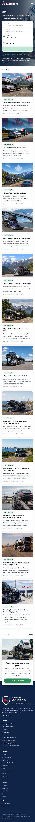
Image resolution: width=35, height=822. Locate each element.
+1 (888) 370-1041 (19, 58)
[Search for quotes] (17, 49)
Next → (31, 634)
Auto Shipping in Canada (8, 724)
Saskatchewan (6, 776)
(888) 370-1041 (6, 715)
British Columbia (6, 757)
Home (3, 69)
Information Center (7, 806)
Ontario (4, 768)
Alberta (4, 754)
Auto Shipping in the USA (8, 726)
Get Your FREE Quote (17, 680)
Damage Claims (6, 803)
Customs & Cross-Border (9, 737)
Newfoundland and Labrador (9, 763)
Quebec (4, 774)
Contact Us (5, 791)
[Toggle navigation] (31, 3)
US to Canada (5, 732)
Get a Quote (5, 788)
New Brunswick (6, 760)
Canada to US (5, 729)
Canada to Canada (7, 735)
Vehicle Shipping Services (9, 743)
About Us (4, 785)
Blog (3, 793)
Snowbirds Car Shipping (8, 740)
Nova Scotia (5, 765)
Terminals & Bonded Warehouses (11, 746)
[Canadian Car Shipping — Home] (10, 3)
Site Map (4, 796)
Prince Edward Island (7, 771)
